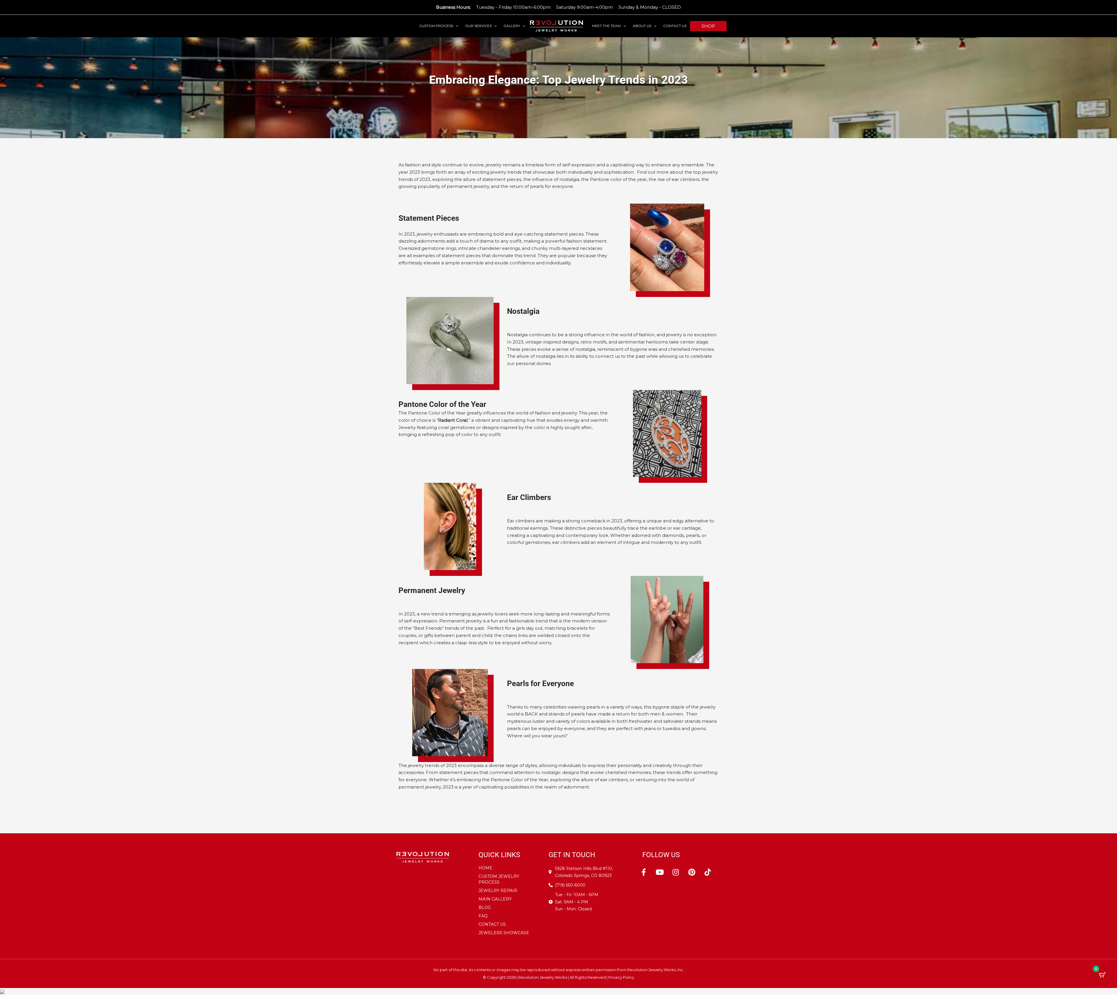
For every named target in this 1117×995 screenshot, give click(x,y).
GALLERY (512, 26)
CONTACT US (674, 26)
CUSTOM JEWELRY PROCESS (499, 879)
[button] (455, 26)
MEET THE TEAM (606, 26)
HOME (485, 868)
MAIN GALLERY (495, 899)
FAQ (483, 916)
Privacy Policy (621, 977)
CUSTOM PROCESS (436, 26)
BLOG (485, 907)
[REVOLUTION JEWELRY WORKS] (556, 25)
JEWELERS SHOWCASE (504, 932)
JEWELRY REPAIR (498, 890)
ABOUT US (642, 26)
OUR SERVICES (478, 26)
